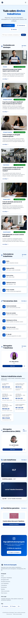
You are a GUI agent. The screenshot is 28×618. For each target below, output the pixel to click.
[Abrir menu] (25, 2)
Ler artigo (5, 79)
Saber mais (12, 366)
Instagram (6, 606)
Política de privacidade (17, 614)
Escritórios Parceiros (5, 581)
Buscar (23, 34)
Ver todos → (24, 46)
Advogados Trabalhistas (6, 577)
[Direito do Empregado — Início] (2, 2)
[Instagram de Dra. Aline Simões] (24, 366)
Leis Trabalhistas (4, 583)
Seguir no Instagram (15, 552)
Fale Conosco (4, 593)
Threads (14, 606)
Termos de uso (9, 614)
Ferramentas (4, 587)
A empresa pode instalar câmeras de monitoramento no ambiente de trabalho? (13, 169)
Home (2, 575)
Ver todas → (24, 255)
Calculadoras (22, 25)
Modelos (15, 29)
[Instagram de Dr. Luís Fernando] (24, 449)
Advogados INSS (5, 579)
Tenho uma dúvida (7, 25)
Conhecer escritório (14, 524)
